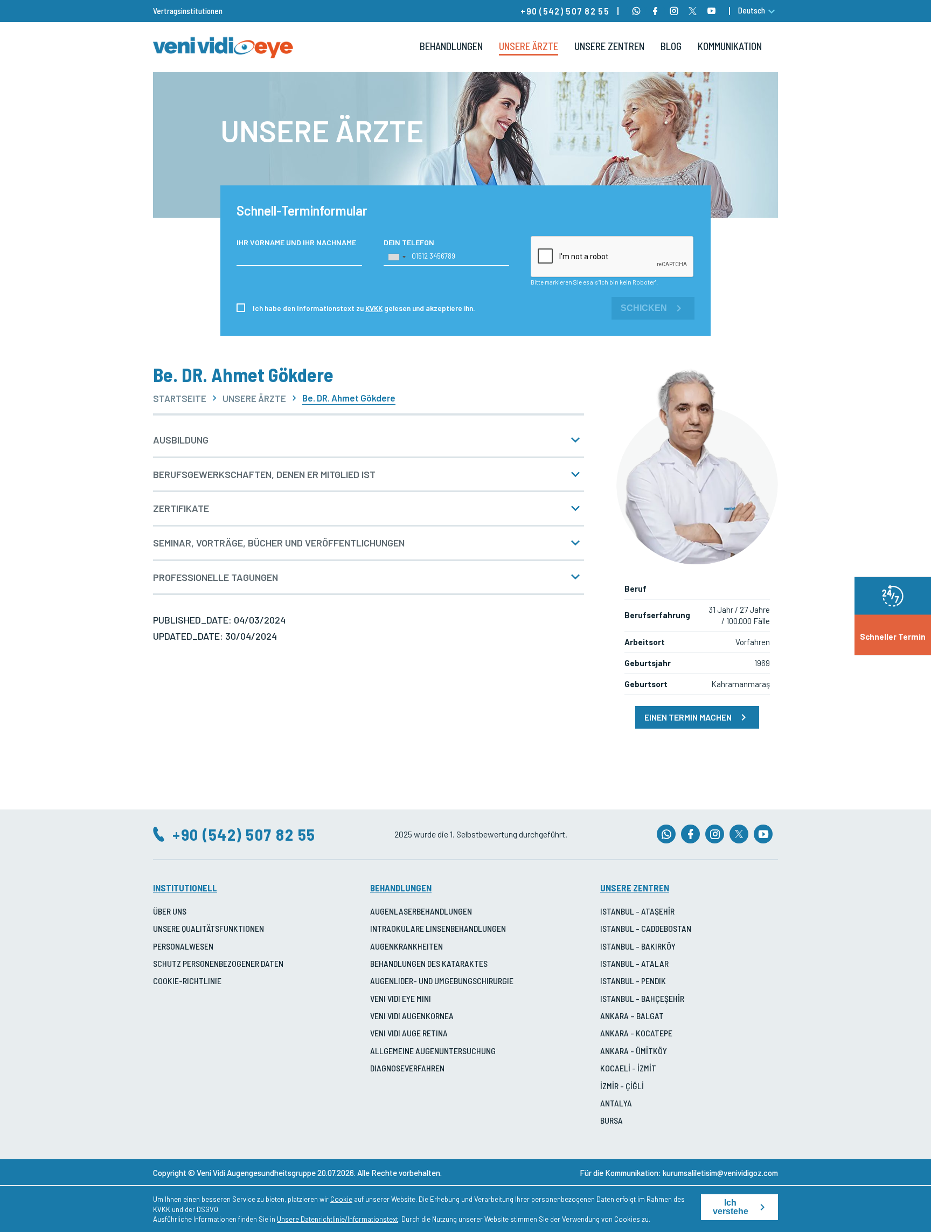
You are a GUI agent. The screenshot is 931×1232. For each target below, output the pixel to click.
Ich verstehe (730, 1207)
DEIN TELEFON (409, 242)
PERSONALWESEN (183, 946)
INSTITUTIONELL (185, 887)
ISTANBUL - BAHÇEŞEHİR (642, 998)
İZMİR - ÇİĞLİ (622, 1086)
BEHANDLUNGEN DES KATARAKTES (429, 963)
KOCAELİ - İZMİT (628, 1068)
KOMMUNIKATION (730, 46)
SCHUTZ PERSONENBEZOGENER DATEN (218, 963)
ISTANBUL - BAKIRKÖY (638, 946)
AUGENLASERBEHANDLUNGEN (421, 911)
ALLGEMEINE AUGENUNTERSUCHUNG (433, 1051)
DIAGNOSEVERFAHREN (407, 1068)
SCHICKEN (644, 308)
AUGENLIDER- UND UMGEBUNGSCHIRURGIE (441, 980)
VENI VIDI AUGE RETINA (409, 1033)
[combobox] (396, 257)
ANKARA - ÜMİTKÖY (633, 1051)
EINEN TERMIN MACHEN (688, 717)
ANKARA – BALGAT (632, 1015)
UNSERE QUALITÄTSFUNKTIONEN (208, 928)
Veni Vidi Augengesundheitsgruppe (256, 1173)
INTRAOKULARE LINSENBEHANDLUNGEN (438, 928)
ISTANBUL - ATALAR (634, 963)
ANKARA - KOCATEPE (636, 1033)
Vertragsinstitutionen (188, 11)
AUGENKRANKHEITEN (406, 946)
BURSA (611, 1120)
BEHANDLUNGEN (451, 46)
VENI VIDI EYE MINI (400, 998)
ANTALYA (616, 1103)
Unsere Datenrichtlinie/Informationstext (337, 1219)
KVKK (374, 308)
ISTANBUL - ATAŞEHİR (637, 911)
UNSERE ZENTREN (609, 46)
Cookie (341, 1199)
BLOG (671, 46)
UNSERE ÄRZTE (528, 46)
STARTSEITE (179, 398)
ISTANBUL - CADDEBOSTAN (645, 928)
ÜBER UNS (169, 911)
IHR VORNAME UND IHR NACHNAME (296, 242)
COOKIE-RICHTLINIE (187, 980)
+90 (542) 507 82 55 (564, 10)
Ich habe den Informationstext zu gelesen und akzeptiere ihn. (364, 308)
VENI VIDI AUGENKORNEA (412, 1015)
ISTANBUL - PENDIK (633, 980)
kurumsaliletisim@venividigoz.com (720, 1173)
